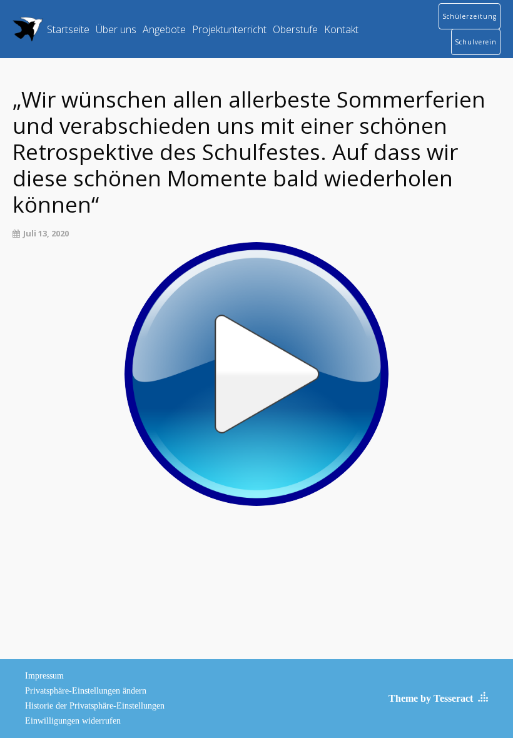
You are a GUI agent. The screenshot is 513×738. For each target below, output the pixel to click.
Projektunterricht (229, 29)
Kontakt (341, 29)
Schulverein (476, 42)
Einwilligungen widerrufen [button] (73, 720)
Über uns (116, 29)
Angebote (164, 29)
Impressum (44, 675)
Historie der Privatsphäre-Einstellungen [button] (95, 705)
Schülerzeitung (469, 16)
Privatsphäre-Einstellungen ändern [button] (85, 690)
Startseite (68, 29)
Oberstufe (295, 29)
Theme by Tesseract (431, 698)
